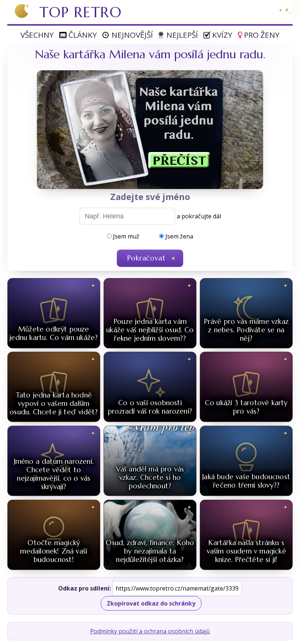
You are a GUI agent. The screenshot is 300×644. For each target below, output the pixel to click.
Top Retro (81, 12)
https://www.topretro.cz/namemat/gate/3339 (177, 588)
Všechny (37, 35)
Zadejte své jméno (150, 196)
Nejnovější (132, 35)
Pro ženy (262, 35)
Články (82, 35)
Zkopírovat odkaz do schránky (151, 603)
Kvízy (222, 35)
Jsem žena (179, 236)
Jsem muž (126, 236)
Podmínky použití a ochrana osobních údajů (150, 631)
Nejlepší (182, 35)
